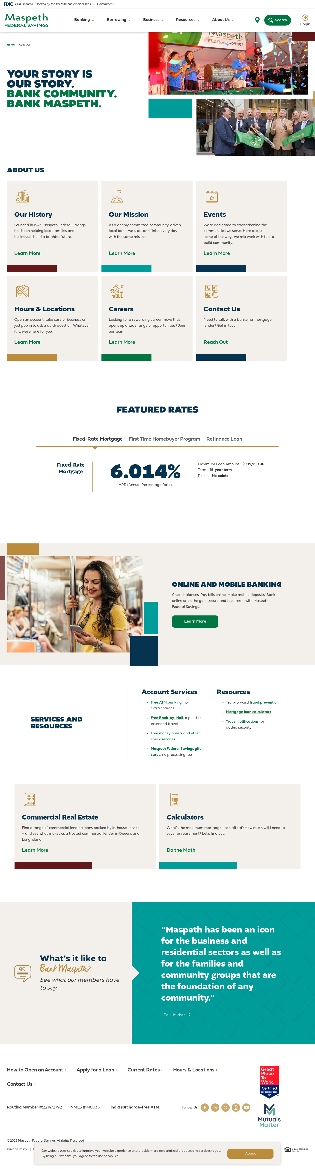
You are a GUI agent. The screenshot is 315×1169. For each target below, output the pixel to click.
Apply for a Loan (95, 1070)
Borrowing (116, 20)
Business (151, 20)
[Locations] (257, 20)
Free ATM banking (166, 702)
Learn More (195, 621)
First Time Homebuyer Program (164, 439)
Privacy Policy (17, 1149)
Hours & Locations (193, 1070)
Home (11, 44)
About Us (221, 20)
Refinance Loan (224, 439)
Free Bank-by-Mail (167, 718)
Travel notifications (242, 722)
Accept (250, 1153)
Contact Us (20, 1084)
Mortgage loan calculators (248, 712)
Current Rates (144, 1070)
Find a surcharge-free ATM (133, 1107)
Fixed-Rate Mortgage (98, 439)
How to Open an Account (35, 1070)
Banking (82, 20)
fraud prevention (264, 702)
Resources (185, 20)
